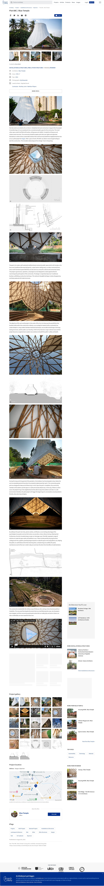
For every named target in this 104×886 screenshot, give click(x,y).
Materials (91, 753)
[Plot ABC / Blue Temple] (14, 702)
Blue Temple (22, 71)
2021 (16, 77)
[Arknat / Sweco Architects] (72, 664)
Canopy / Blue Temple (84, 770)
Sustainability (72, 753)
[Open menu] (100, 2)
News (73, 2)
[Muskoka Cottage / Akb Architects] (73, 611)
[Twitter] (14, 15)
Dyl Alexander (24, 80)
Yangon (23, 139)
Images (78, 2)
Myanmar (52, 68)
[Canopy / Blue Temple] (72, 773)
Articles (62, 2)
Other (33, 832)
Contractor (15, 86)
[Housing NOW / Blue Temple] (72, 713)
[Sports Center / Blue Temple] (72, 735)
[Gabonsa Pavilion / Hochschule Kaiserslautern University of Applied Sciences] (72, 653)
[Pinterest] (25, 15)
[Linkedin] (18, 15)
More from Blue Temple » (88, 741)
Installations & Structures (18, 68)
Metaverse (71, 757)
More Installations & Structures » (86, 670)
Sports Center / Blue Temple (86, 732)
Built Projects (22, 828)
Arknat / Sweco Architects (85, 661)
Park (29, 68)
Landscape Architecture (16, 832)
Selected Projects (33, 828)
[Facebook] (10, 15)
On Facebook (20, 836)
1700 (17, 74)
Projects (56, 2)
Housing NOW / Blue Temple (86, 710)
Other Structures (37, 68)
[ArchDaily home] (5, 2)
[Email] (22, 15)
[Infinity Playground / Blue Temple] (72, 724)
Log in (86, 2)
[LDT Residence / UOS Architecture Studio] (73, 621)
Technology (82, 753)
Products (67, 2)
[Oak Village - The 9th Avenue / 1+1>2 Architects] (72, 795)
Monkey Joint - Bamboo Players (27, 86)
